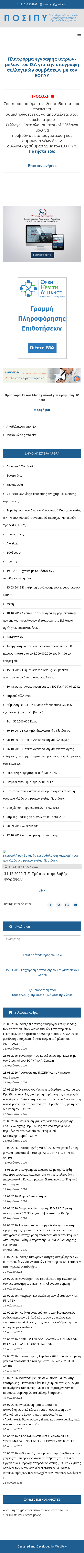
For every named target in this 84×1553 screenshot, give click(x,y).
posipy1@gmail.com (55, 4)
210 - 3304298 (29, 4)
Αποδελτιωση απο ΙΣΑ (21, 426)
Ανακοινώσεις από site (21, 435)
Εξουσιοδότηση (32, 955)
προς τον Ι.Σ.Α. (53, 955)
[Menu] (79, 36)
